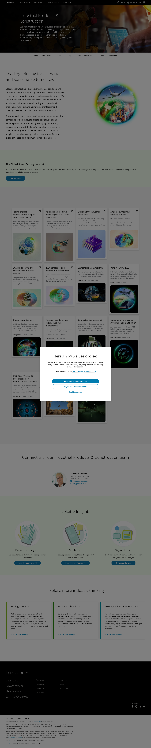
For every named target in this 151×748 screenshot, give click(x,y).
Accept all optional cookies (75, 381)
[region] (75, 374)
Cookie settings (75, 392)
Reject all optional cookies (75, 386)
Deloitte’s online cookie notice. (84, 371)
